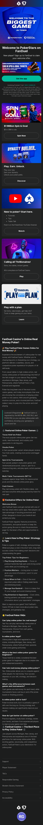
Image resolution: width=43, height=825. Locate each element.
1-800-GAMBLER (29, 85)
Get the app (21, 78)
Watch (21, 231)
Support (5, 761)
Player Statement (9, 767)
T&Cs (4, 773)
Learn (21, 319)
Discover (21, 181)
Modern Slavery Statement (13, 786)
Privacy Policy (7, 792)
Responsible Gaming (10, 780)
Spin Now (21, 136)
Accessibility (7, 798)
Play (22, 276)
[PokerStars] (21, 808)
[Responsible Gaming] (21, 816)
